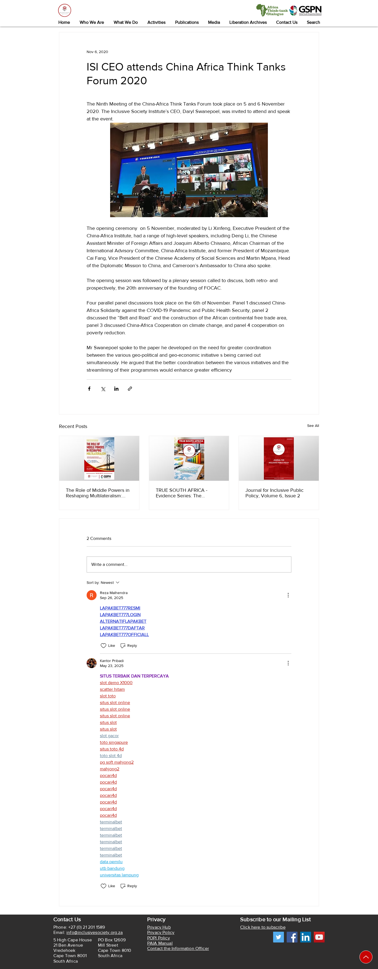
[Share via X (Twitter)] (102, 388)
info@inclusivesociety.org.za (94, 932)
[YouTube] (319, 937)
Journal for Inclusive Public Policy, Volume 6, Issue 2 (274, 492)
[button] (92, 22)
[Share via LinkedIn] (116, 388)
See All (313, 425)
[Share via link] (130, 388)
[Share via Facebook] (89, 388)
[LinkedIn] (305, 937)
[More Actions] (288, 595)
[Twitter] (278, 937)
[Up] (365, 956)
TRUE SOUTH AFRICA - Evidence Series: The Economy (181, 492)
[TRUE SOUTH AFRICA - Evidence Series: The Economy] (189, 458)
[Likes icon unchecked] (103, 645)
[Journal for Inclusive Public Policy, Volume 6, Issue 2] (279, 458)
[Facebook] (292, 937)
